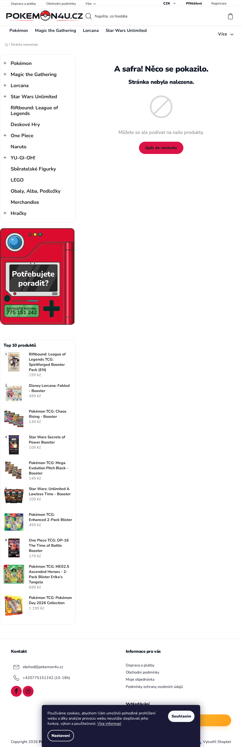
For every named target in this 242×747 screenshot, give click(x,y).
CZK (167, 3)
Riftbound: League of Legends (34, 110)
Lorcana (20, 85)
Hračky (18, 213)
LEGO (17, 180)
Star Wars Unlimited (34, 96)
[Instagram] (28, 691)
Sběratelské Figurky (33, 169)
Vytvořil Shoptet (217, 741)
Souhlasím (181, 716)
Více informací (109, 723)
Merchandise (25, 202)
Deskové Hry (25, 124)
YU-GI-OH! (23, 157)
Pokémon (21, 63)
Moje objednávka (140, 679)
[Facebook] (16, 691)
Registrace (218, 3)
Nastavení (61, 735)
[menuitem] (18, 30)
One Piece (22, 135)
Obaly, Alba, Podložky (35, 191)
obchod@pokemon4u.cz (43, 667)
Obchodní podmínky (61, 3)
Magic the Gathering (34, 74)
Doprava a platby (23, 3)
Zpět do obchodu (161, 147)
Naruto (18, 146)
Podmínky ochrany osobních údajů (154, 686)
